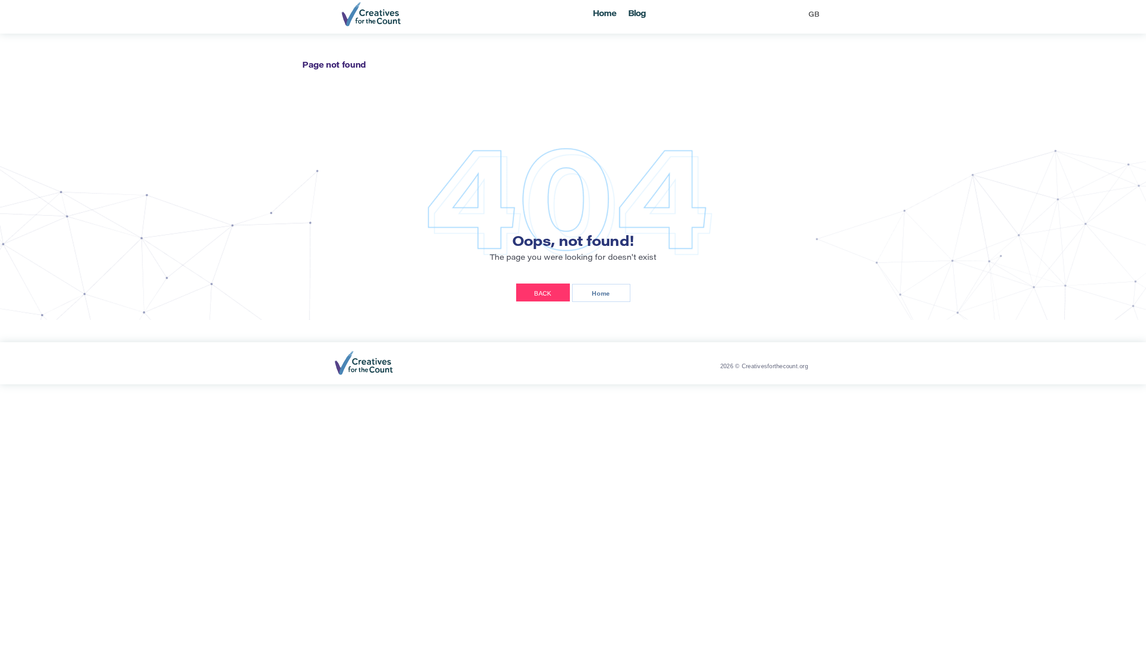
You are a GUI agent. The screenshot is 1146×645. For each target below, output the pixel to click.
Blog (637, 14)
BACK (542, 293)
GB (813, 15)
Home (605, 14)
